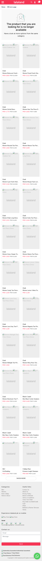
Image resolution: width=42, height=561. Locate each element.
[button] (31, 2)
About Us (25, 491)
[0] (38, 2)
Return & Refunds (28, 495)
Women (4, 491)
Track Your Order (28, 499)
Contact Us (26, 489)
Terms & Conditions (28, 497)
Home (3, 7)
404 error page (11, 7)
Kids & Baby (5, 493)
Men (3, 489)
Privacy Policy (27, 493)
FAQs (24, 505)
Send (21, 544)
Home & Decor (6, 495)
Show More (21, 478)
